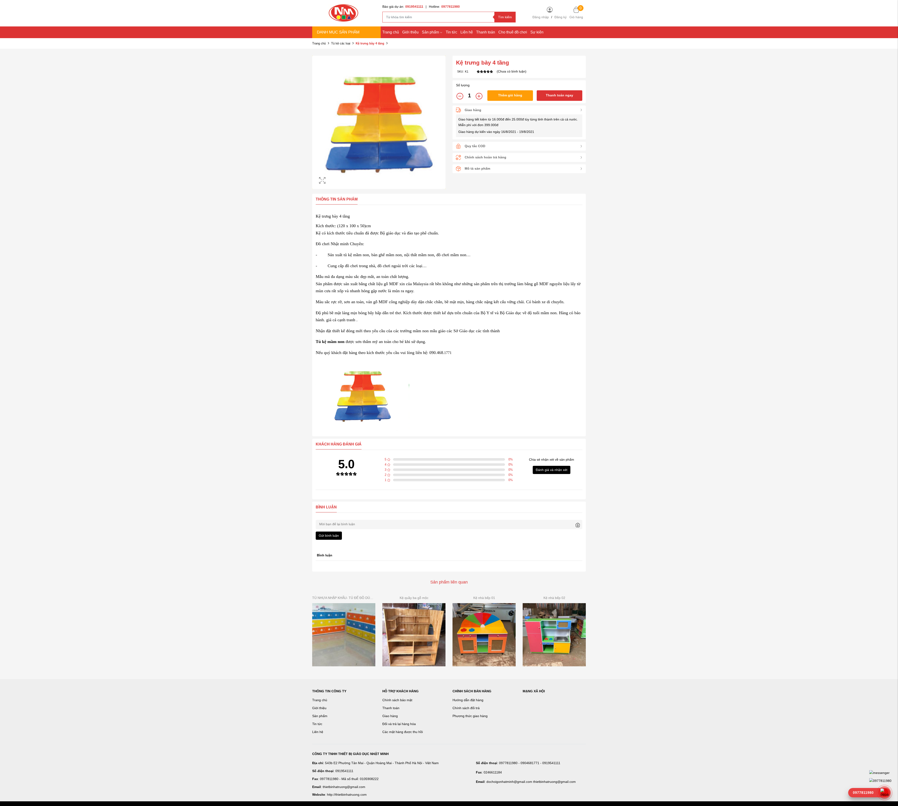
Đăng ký (560, 17)
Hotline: (444, 6)
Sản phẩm (430, 32)
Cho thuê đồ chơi (512, 32)
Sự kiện (536, 32)
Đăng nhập (540, 17)
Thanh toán (485, 32)
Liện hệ (466, 32)
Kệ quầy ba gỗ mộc (414, 598)
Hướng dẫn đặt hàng (468, 700)
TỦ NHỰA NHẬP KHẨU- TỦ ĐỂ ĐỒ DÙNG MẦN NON (343, 598)
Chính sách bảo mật (397, 700)
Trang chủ (390, 32)
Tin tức (451, 32)
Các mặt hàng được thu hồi (402, 732)
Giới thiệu (410, 32)
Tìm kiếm (505, 17)
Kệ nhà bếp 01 (484, 598)
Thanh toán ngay (559, 95)
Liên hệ (317, 732)
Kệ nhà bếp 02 (554, 598)
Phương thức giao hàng (470, 716)
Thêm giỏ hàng (510, 95)
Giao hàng (390, 716)
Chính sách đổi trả (466, 708)
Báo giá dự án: (402, 6)
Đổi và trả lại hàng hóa (399, 724)
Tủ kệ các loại (340, 43)
